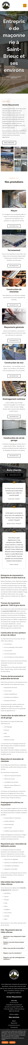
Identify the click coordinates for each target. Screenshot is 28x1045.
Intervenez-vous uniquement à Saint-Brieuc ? (14, 937)
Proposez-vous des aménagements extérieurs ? (14, 958)
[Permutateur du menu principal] (24, 5)
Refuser (12, 1042)
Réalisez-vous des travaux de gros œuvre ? (13, 943)
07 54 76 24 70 (14, 1002)
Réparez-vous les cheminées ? (12, 953)
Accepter (5, 1042)
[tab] (14, 937)
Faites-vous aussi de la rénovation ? (14, 948)
